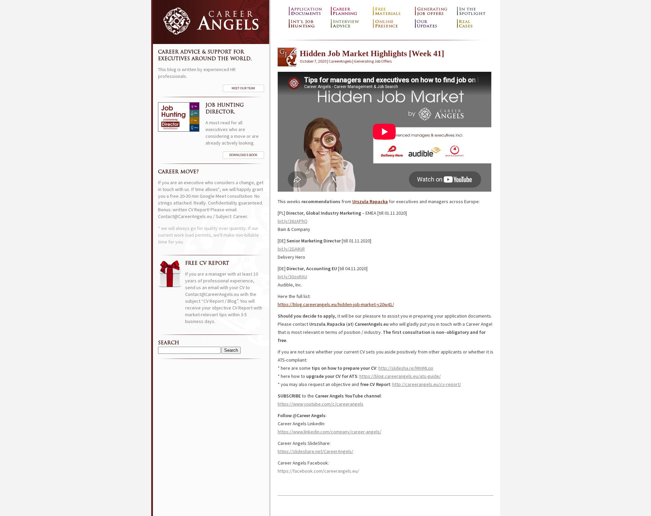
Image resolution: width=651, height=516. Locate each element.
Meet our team (243, 88)
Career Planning (350, 11)
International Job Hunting (308, 23)
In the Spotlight (476, 11)
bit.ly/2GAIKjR (291, 249)
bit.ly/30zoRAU (292, 277)
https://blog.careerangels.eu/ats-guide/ (400, 376)
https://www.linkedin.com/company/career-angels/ (329, 432)
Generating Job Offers (434, 11)
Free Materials (392, 11)
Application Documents (308, 11)
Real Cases (476, 23)
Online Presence (392, 23)
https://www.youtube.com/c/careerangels (320, 404)
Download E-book (243, 155)
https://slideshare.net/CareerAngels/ (315, 451)
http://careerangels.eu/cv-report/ (426, 384)
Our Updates (434, 23)
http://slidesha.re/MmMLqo (405, 368)
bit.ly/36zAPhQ (293, 221)
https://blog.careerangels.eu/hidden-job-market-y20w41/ (336, 304)
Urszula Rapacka (370, 201)
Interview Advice (350, 23)
